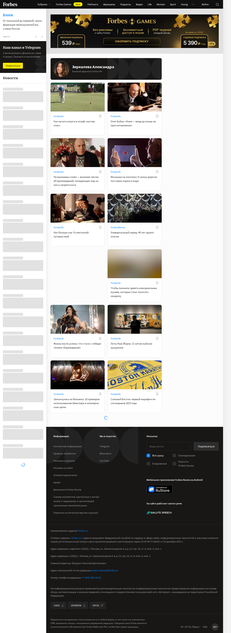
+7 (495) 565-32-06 (91, 577)
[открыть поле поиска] (217, 4)
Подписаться (206, 446)
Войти (205, 4)
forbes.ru (83, 530)
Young (184, 4)
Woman (161, 4)
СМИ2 (57, 605)
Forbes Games (68, 4)
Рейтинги (93, 4)
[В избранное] (100, 116)
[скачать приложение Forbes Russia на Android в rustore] (160, 489)
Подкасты (125, 4)
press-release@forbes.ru (105, 570)
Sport (173, 4)
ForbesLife (59, 116)
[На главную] (10, 4)
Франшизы (109, 4)
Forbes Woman (118, 227)
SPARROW (76, 605)
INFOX (96, 605)
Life (150, 4)
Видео (139, 4)
